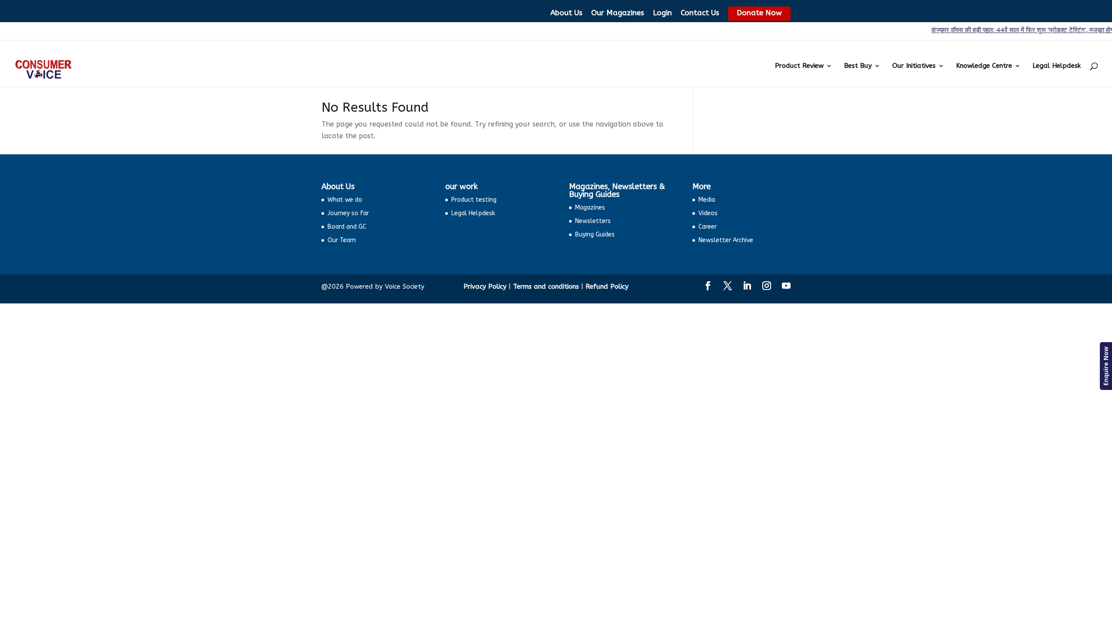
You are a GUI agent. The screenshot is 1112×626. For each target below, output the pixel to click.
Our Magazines (617, 12)
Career (707, 226)
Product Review (799, 66)
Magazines (590, 207)
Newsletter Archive (725, 240)
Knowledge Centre (984, 66)
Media (706, 199)
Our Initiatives (914, 66)
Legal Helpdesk (1057, 66)
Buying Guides (595, 234)
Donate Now (759, 12)
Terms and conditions (546, 286)
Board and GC (347, 226)
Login (662, 12)
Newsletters (593, 221)
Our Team (342, 240)
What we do (345, 199)
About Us (566, 12)
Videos (708, 213)
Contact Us (700, 12)
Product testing (473, 199)
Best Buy (858, 66)
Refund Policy (607, 286)
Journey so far (348, 213)
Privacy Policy (484, 286)
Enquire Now (1106, 366)
